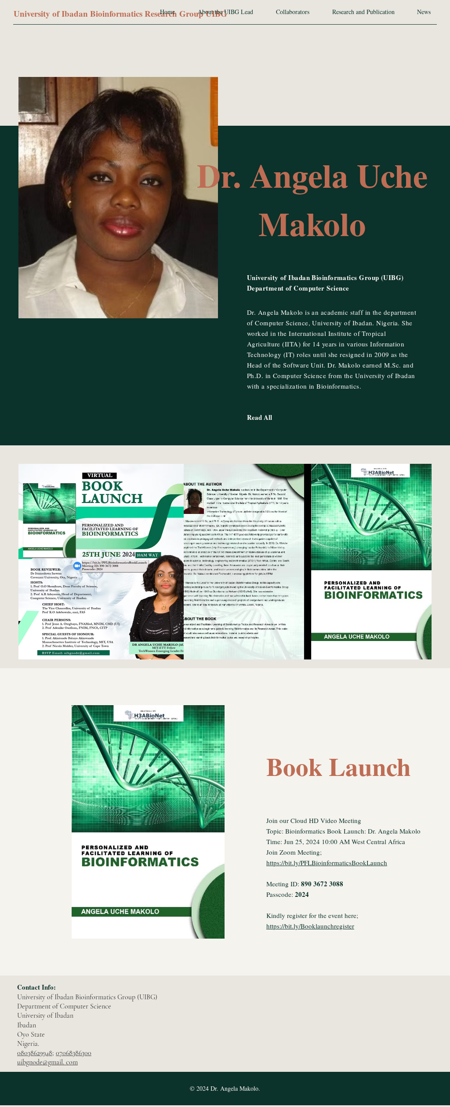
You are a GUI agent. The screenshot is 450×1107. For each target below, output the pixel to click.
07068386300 (73, 1053)
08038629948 (34, 1053)
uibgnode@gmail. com (47, 1062)
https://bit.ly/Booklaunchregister (310, 925)
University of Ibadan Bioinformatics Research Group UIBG (120, 13)
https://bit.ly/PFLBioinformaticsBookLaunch (326, 862)
